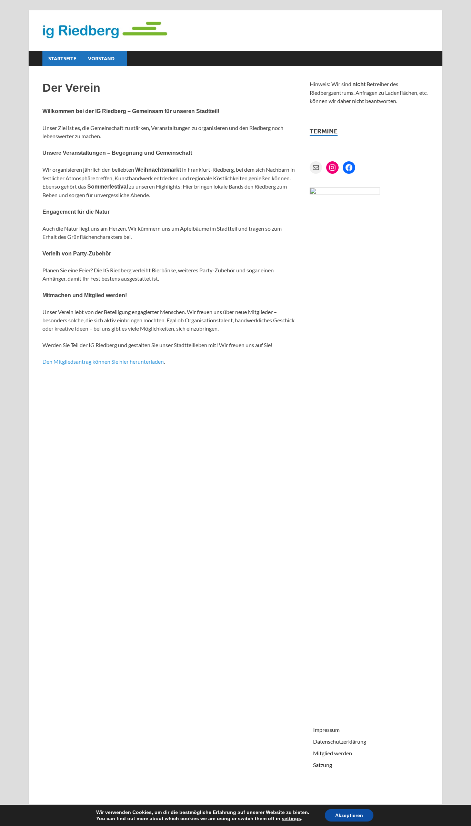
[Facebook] (349, 167)
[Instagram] (332, 167)
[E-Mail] (316, 167)
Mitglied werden (332, 753)
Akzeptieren (349, 815)
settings (291, 818)
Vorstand (101, 58)
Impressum (326, 729)
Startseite (62, 58)
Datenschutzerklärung (339, 741)
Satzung (322, 765)
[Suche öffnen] (425, 59)
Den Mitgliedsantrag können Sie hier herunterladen (103, 361)
